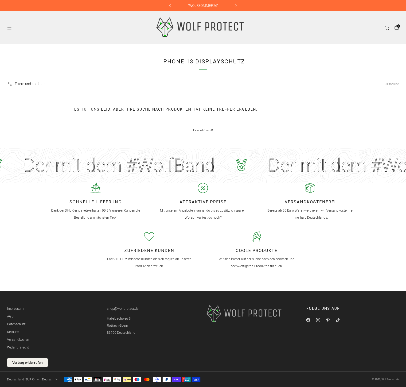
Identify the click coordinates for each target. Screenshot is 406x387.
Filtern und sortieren (30, 84)
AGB (10, 316)
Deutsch (47, 379)
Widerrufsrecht (18, 347)
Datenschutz (16, 324)
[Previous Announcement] (170, 6)
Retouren (13, 332)
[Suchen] (386, 27)
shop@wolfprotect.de (122, 308)
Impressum (15, 308)
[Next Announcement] (236, 6)
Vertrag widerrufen (27, 362)
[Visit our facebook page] (308, 320)
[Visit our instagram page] (318, 320)
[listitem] (203, 5)
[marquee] (203, 165)
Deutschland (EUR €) (21, 379)
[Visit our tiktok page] (338, 320)
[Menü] (9, 27)
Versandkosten (18, 339)
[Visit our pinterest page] (328, 320)
